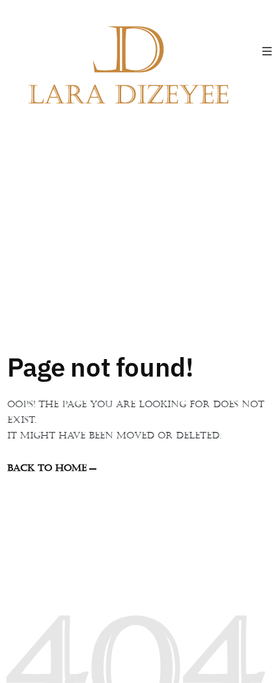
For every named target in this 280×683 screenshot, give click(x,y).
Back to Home (47, 468)
